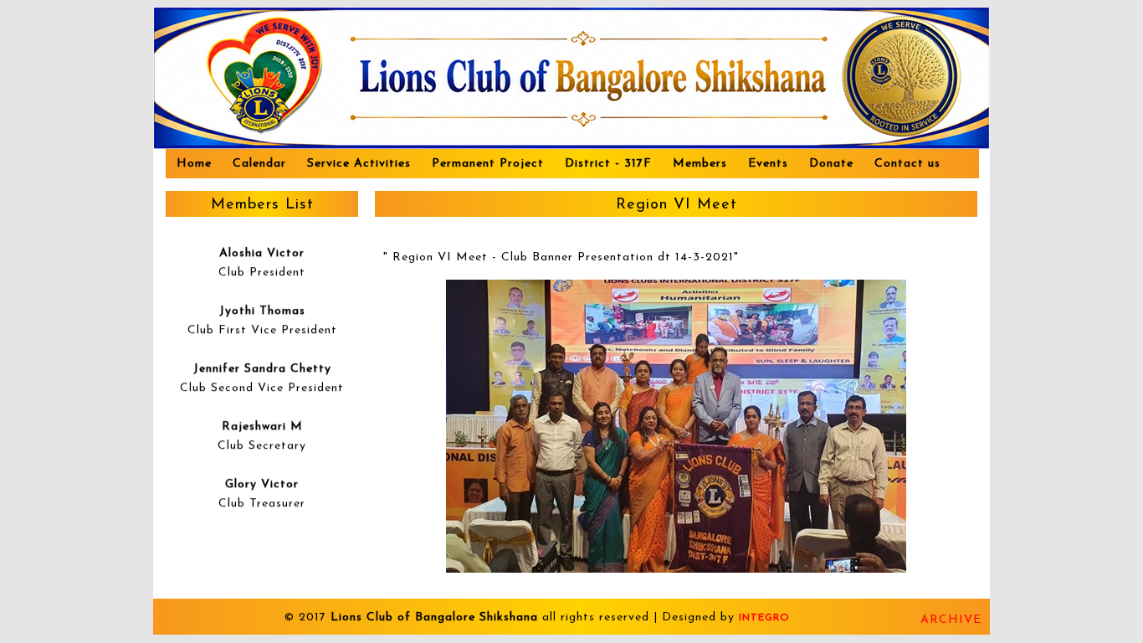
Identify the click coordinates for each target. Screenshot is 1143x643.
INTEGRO (764, 618)
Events (768, 163)
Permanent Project (488, 163)
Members (700, 163)
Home (194, 163)
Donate (831, 163)
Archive (951, 620)
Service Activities (359, 163)
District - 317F (608, 163)
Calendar (259, 163)
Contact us (907, 163)
